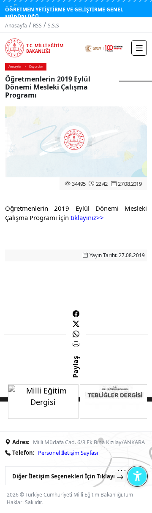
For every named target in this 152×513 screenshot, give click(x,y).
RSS (37, 25)
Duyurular (36, 66)
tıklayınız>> (87, 217)
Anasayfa (16, 25)
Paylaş (75, 374)
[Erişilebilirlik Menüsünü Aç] (137, 476)
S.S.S (53, 25)
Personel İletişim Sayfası (68, 452)
